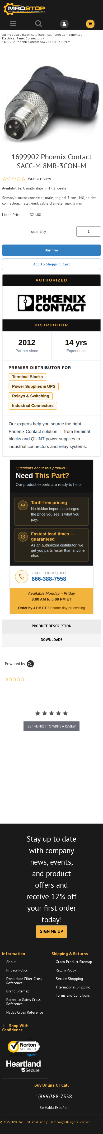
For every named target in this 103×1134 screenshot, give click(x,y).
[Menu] (13, 24)
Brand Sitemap (18, 991)
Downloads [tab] (52, 639)
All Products (11, 35)
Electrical (29, 35)
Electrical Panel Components (59, 35)
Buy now (51, 250)
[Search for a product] (39, 24)
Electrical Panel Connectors (22, 38)
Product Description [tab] (52, 626)
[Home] (26, 9)
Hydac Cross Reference (24, 1012)
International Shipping (73, 987)
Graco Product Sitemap (74, 961)
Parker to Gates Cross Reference (23, 1001)
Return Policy (66, 970)
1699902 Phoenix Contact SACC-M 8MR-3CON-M (36, 42)
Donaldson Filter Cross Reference (24, 980)
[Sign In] (64, 24)
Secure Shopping (69, 978)
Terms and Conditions (73, 995)
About (11, 961)
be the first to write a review (51, 726)
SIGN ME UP (51, 931)
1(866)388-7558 (53, 1096)
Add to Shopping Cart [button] (51, 264)
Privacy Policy (17, 970)
